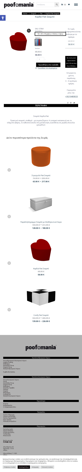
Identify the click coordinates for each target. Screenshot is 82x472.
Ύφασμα (37, 38)
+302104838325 (71, 96)
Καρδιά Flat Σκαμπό (41, 268)
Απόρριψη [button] (35, 467)
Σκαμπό (5, 391)
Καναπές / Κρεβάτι (9, 388)
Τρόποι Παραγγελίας (9, 418)
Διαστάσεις (38, 31)
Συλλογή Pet (7, 394)
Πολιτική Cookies (47, 467)
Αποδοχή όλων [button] (24, 467)
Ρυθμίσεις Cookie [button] (9, 467)
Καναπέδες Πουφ (8, 365)
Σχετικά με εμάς (8, 429)
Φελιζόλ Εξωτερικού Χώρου (11, 369)
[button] (3, 18)
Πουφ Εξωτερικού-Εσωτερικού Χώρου (15, 361)
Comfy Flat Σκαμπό (41, 315)
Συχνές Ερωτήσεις (8, 432)
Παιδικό (5, 389)
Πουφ (5, 381)
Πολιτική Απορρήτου (9, 421)
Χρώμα (37, 48)
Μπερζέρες (6, 393)
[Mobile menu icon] (76, 4)
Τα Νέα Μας (6, 434)
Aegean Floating (8, 362)
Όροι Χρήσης (7, 420)
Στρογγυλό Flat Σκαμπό (41, 175)
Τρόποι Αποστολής (9, 416)
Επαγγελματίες (7, 405)
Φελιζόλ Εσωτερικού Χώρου (11, 396)
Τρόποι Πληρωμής (8, 415)
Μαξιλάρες (6, 364)
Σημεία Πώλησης (8, 431)
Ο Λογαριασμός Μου (9, 407)
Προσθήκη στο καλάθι (48, 64)
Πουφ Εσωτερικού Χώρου (11, 380)
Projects (5, 404)
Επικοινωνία (7, 436)
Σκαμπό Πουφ (7, 367)
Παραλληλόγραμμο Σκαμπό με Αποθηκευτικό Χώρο (41, 222)
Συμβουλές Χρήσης (9, 372)
